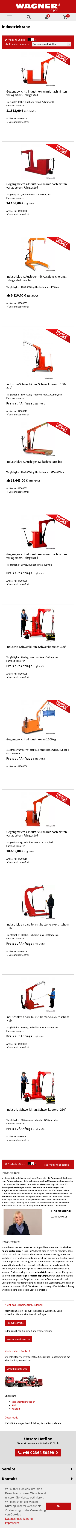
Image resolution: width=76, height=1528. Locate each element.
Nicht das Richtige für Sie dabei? (24, 1305)
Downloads (11, 1417)
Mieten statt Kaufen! (17, 1351)
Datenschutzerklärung (19, 1518)
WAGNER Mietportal (17, 1368)
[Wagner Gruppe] (38, 6)
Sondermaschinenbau (18, 1339)
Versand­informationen (23, 1401)
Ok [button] (58, 1506)
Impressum (12, 1522)
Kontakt (16, 1408)
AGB (14, 1405)
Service (8, 1469)
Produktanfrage (15, 1322)
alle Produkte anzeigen (17, 44)
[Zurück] (35, 39)
